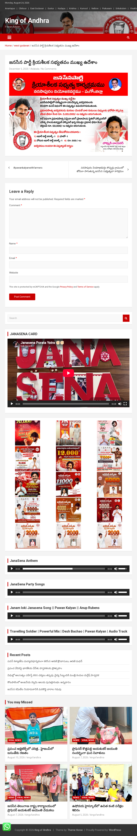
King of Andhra (27, 21)
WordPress (115, 829)
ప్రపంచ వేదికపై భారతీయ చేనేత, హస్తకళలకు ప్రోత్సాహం (35, 668)
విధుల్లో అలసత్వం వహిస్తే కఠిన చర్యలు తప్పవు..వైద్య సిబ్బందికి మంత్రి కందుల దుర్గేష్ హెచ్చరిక (53, 675)
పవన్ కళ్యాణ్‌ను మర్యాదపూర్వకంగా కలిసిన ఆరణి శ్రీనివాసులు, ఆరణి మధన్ (45, 661)
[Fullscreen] (125, 403)
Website (13, 272)
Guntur (51, 8)
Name (13, 243)
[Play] (12, 403)
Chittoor (23, 8)
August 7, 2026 (80, 757)
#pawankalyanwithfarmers (27, 167)
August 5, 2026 (80, 814)
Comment (15, 205)
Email (13, 258)
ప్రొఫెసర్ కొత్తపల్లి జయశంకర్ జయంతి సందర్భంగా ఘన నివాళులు (94, 751)
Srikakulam (121, 8)
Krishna (72, 8)
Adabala (34, 68)
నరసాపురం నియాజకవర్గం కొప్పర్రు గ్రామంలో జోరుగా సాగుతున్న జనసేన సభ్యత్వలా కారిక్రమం (100, 169)
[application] (68, 373)
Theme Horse (75, 829)
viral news (15, 740)
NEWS (76, 740)
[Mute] (119, 403)
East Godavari (37, 8)
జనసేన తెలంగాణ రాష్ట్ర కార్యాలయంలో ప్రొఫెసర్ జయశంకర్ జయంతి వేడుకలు (32, 808)
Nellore (95, 8)
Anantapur (10, 8)
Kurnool (84, 8)
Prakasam (107, 8)
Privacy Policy (66, 287)
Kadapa (61, 8)
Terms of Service (86, 287)
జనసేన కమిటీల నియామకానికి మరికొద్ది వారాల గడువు (34, 689)
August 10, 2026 (16, 757)
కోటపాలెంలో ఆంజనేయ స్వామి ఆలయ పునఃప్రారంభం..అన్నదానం (39, 682)
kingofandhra (34, 757)
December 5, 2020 (18, 68)
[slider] (64, 569)
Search (126, 318)
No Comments (48, 68)
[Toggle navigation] (9, 37)
